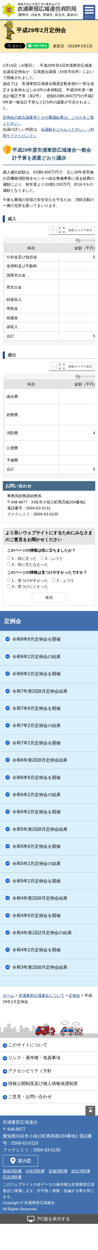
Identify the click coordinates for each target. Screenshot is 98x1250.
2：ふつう (54, 558)
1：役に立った (24, 558)
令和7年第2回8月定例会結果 (40, 691)
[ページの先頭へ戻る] (90, 1111)
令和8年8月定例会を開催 (36, 639)
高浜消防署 (12, 1177)
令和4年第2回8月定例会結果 (40, 898)
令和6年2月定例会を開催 (36, 811)
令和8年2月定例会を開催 (36, 673)
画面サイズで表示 (80, 230)
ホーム (8, 995)
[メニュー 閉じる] (89, 12)
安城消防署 (58, 1171)
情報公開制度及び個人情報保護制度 (43, 1083)
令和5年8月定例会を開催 (36, 846)
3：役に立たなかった (30, 564)
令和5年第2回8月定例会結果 (40, 829)
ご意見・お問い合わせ (30, 1096)
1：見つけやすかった (30, 580)
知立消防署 (80, 1171)
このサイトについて (27, 1045)
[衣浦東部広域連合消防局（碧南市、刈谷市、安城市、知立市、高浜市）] (40, 10)
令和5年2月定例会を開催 (36, 881)
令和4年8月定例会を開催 (36, 915)
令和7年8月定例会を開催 (36, 708)
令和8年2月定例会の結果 (36, 656)
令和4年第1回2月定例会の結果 (42, 932)
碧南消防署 (12, 1171)
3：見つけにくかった (30, 586)
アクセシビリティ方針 (30, 1070)
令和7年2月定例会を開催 (36, 743)
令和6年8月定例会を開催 (36, 777)
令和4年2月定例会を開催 (36, 950)
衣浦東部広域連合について (41, 995)
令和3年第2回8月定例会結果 (40, 967)
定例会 (12, 621)
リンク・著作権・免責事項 (34, 1057)
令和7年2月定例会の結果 (36, 725)
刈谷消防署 (35, 1171)
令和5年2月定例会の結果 (36, 863)
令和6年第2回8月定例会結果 (40, 760)
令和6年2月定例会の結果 (36, 794)
